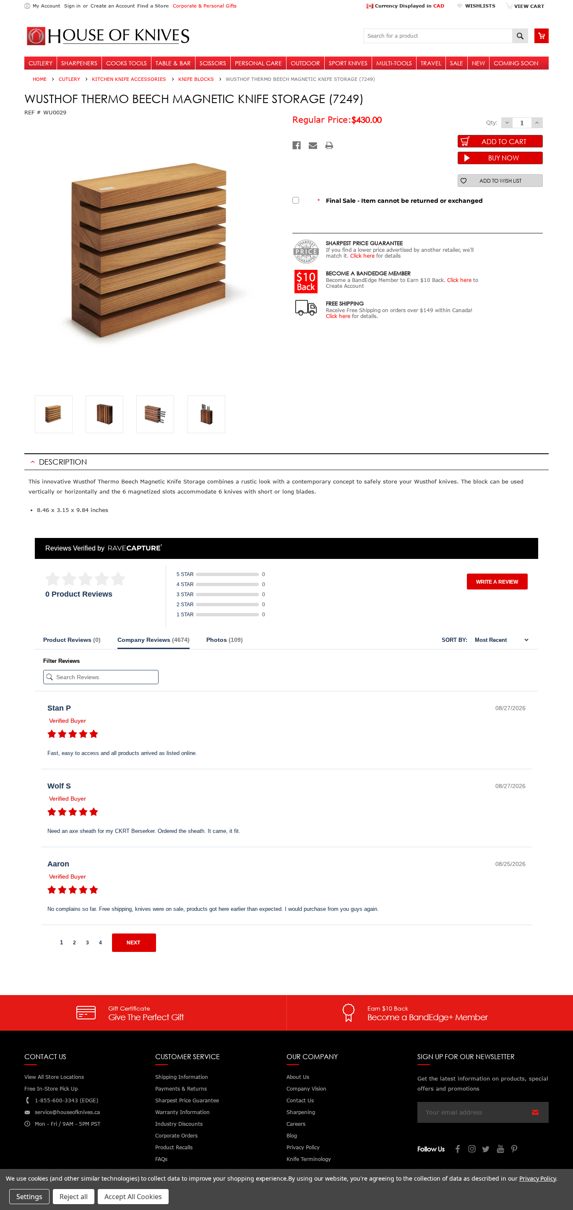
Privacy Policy (537, 1178)
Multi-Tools (394, 63)
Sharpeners (79, 63)
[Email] (313, 145)
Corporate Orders (176, 1135)
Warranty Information (182, 1112)
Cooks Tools (126, 63)
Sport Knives (348, 63)
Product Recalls (174, 1147)
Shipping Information (181, 1077)
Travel (431, 63)
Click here (362, 256)
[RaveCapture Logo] (133, 548)
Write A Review (497, 582)
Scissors (213, 63)
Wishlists (480, 5)
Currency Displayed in (408, 5)
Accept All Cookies (133, 1196)
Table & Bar (173, 63)
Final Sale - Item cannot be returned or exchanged (400, 200)
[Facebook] (296, 145)
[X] (486, 1150)
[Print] (329, 145)
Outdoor (305, 63)
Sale (456, 63)
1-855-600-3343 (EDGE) (66, 1100)
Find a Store (153, 5)
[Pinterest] (515, 1150)
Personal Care (258, 63)
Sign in (72, 5)
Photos (224, 639)
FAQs (161, 1159)
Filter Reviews (61, 661)
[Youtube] (501, 1150)
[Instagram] (472, 1150)
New (478, 63)
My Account (46, 5)
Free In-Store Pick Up (51, 1089)
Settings (29, 1196)
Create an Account (113, 5)
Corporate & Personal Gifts (205, 5)
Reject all (74, 1196)
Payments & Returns (181, 1089)
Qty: (491, 122)
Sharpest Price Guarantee (187, 1100)
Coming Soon (516, 63)
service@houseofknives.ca (67, 1112)
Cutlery (40, 63)
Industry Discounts (179, 1124)
